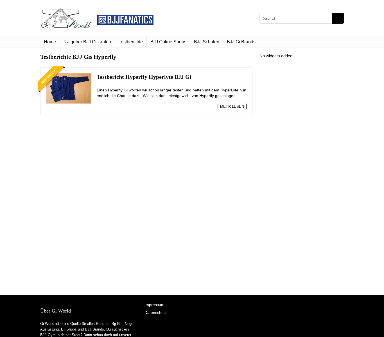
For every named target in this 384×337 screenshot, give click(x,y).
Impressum (154, 304)
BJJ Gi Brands (241, 41)
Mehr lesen (232, 106)
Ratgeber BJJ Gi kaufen (87, 41)
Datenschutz (155, 312)
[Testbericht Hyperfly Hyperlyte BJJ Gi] (68, 75)
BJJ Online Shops (168, 41)
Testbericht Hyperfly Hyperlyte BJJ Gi (144, 77)
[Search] (338, 18)
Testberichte (131, 41)
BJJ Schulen (206, 41)
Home (50, 41)
